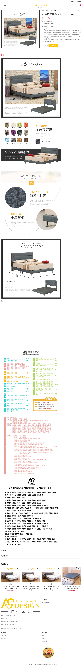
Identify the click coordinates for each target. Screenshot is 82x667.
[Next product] (80, 10)
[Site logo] (41, 5)
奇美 (43, 635)
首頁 (43, 10)
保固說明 (3, 635)
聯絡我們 (3, 638)
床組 (51, 10)
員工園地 (44, 641)
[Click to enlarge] (4, 45)
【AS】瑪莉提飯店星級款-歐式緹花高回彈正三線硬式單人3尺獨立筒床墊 (51, 588)
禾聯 (43, 638)
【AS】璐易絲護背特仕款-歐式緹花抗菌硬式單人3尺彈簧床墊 (71, 587)
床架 (55, 10)
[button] (17, 568)
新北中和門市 (45, 602)
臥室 (47, 10)
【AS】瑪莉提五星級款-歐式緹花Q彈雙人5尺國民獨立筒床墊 (10, 587)
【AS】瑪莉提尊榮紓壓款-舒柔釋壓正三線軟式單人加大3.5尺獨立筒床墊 (31, 588)
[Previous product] (77, 10)
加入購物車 (53, 46)
